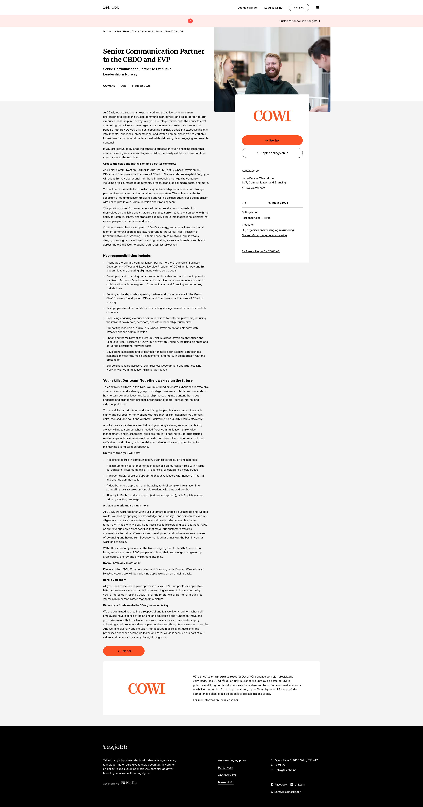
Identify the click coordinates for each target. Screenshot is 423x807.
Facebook (281, 784)
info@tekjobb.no (286, 770)
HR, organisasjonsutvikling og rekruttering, (268, 230)
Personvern (225, 767)
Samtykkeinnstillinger (287, 791)
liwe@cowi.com (255, 188)
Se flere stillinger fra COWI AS (261, 251)
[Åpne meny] (318, 8)
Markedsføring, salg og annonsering (264, 235)
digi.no (146, 773)
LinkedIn (299, 784)
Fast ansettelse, (251, 217)
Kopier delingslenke (274, 153)
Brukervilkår (226, 782)
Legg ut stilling (273, 7)
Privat (266, 217)
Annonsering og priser (232, 760)
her (235, 700)
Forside (107, 31)
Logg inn (299, 7)
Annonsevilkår (227, 775)
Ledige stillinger (248, 7)
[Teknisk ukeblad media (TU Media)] (129, 783)
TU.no (133, 773)
